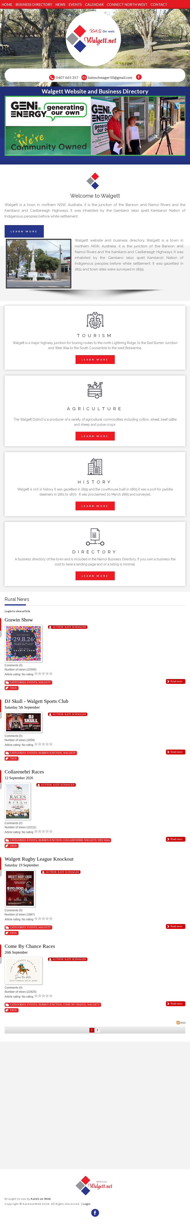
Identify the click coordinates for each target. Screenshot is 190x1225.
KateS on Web (41, 1198)
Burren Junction (50, 752)
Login (87, 1204)
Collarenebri (73, 840)
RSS (182, 1022)
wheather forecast (49, 1163)
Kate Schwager (75, 627)
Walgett (44, 682)
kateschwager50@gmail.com (110, 77)
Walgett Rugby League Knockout (39, 859)
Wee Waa (104, 840)
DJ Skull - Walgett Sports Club (36, 701)
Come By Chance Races (30, 946)
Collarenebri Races (24, 772)
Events (32, 682)
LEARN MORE (24, 231)
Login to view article (17, 611)
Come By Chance (74, 1004)
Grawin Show (19, 620)
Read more (176, 681)
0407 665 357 (67, 77)
